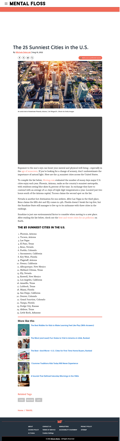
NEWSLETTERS (64, 426)
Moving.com (49, 180)
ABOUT (30, 426)
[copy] (32, 57)
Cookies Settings (48, 433)
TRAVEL (29, 410)
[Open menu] (6, 3)
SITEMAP (84, 430)
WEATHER (30, 400)
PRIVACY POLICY (86, 426)
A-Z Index (31, 433)
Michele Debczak (23, 52)
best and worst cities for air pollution (76, 217)
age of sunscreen (30, 171)
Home (20, 410)
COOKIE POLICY (33, 430)
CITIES (21, 400)
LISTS (38, 400)
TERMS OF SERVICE (49, 430)
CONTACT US (47, 426)
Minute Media (55, 439)
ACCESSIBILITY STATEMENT (68, 430)
